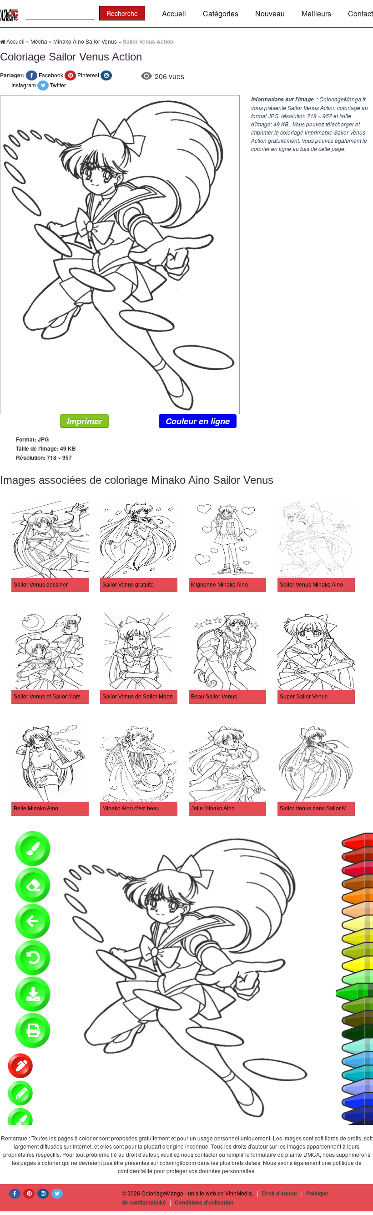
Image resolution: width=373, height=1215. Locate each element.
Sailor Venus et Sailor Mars (47, 696)
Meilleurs (316, 13)
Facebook (51, 75)
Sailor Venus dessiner (41, 585)
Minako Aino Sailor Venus (85, 41)
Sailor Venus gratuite (128, 585)
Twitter (58, 85)
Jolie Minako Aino (213, 808)
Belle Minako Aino (36, 808)
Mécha (38, 41)
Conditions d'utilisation (204, 1202)
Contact (360, 13)
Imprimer (84, 421)
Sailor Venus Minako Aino (311, 585)
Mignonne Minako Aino (219, 585)
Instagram (23, 85)
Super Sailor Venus (304, 696)
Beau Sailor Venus (214, 696)
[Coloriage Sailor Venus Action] (120, 253)
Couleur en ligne (198, 421)
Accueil (174, 13)
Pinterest (88, 75)
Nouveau (270, 13)
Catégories (220, 13)
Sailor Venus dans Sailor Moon (318, 808)
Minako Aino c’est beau (131, 808)
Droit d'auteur (279, 1193)
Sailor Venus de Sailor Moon (137, 696)
